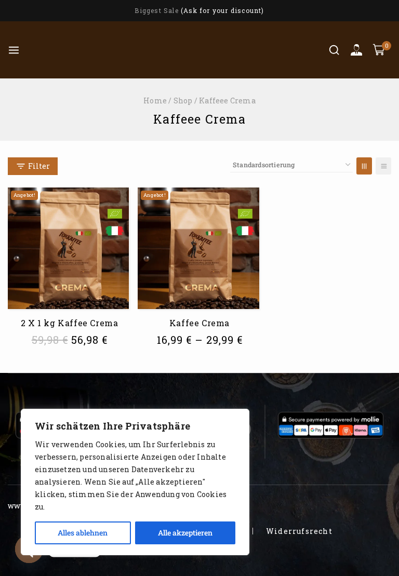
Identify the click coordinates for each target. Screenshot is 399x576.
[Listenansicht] (383, 166)
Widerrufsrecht (299, 531)
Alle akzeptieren (185, 533)
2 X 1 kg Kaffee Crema (69, 322)
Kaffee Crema (199, 322)
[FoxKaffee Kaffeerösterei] (82, 49)
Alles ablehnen (83, 533)
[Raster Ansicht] (364, 166)
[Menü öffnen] (14, 50)
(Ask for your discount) (222, 10)
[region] (135, 482)
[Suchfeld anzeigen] (334, 50)
